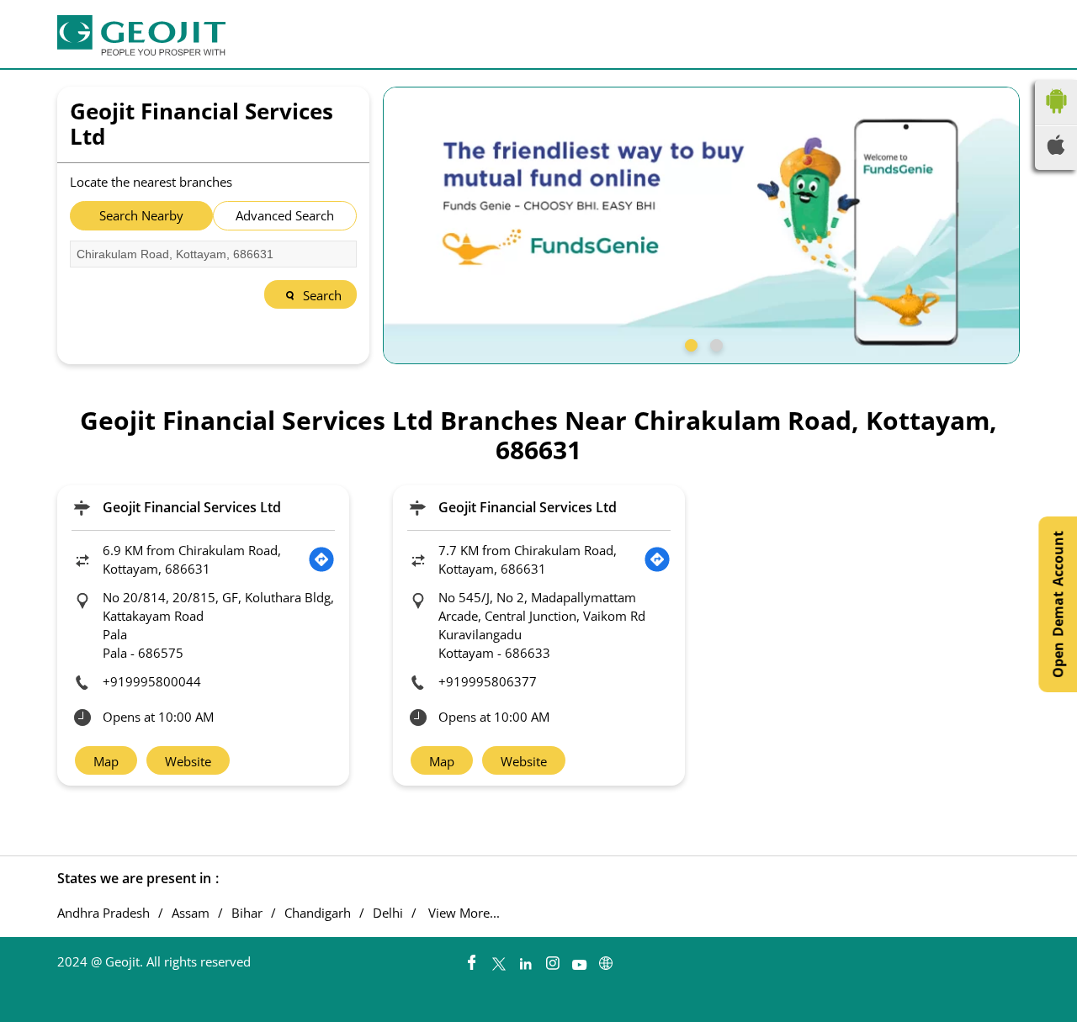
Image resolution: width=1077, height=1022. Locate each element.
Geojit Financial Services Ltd (192, 507)
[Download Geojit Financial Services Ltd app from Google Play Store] (1056, 117)
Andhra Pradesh (103, 913)
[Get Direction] (321, 559)
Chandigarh (317, 913)
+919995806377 (487, 681)
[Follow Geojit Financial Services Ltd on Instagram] (552, 959)
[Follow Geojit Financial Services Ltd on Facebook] (471, 959)
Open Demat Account (1057, 604)
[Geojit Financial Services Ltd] (141, 35)
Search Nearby (141, 215)
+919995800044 (152, 681)
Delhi (388, 913)
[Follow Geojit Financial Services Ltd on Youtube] (579, 959)
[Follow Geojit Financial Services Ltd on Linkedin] (525, 959)
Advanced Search (285, 215)
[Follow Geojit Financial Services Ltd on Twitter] (498, 959)
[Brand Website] (606, 959)
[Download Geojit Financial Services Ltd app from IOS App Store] (1056, 149)
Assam (191, 913)
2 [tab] (714, 343)
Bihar (247, 913)
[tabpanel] (702, 225)
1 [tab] (689, 343)
